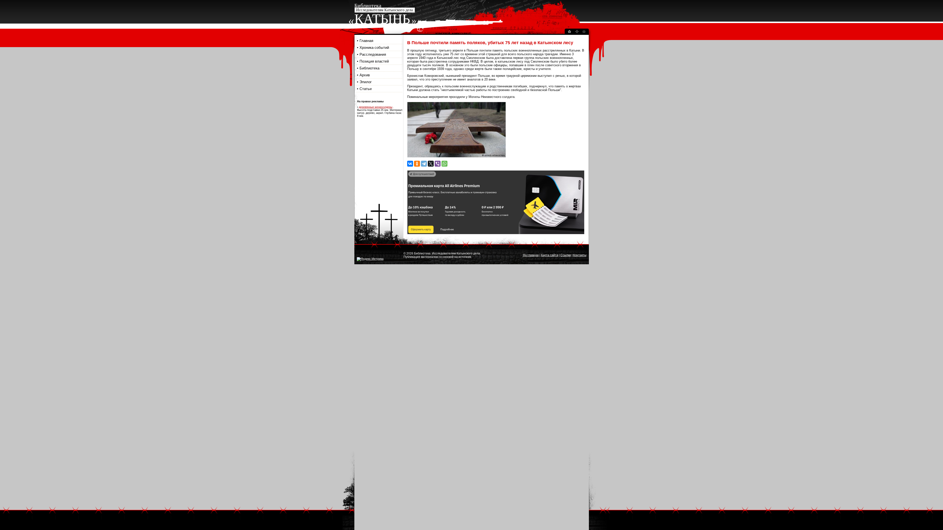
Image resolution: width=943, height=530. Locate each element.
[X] (431, 164)
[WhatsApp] (444, 164)
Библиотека (369, 68)
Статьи (366, 89)
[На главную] (569, 32)
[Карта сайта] (577, 32)
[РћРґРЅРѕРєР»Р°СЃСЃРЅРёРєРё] (417, 164)
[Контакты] (584, 32)
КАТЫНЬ (382, 18)
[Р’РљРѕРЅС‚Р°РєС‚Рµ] (410, 164)
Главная (366, 41)
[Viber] (438, 164)
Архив (365, 75)
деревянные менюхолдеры (375, 107)
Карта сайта (549, 255)
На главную (531, 255)
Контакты (579, 255)
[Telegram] (424, 164)
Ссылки (565, 255)
